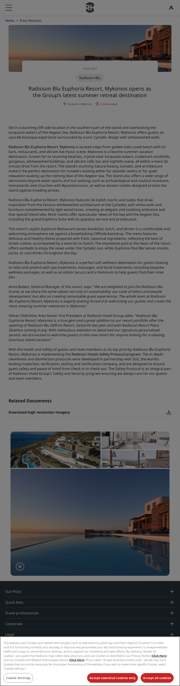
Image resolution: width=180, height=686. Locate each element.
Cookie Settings (18, 678)
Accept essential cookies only (112, 678)
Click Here (159, 656)
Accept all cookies (157, 678)
